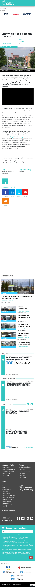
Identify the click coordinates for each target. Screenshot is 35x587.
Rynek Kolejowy (7, 468)
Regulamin (23, 477)
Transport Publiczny (8, 471)
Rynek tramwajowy (8, 497)
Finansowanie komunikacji (7, 502)
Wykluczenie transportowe (7, 489)
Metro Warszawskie (8, 499)
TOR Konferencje (25, 472)
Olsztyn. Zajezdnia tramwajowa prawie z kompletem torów (25, 344)
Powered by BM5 (18, 584)
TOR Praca (6, 475)
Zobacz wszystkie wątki (8, 510)
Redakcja (22, 473)
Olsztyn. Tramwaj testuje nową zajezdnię (23, 335)
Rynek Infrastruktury (9, 469)
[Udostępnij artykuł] (12, 193)
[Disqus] (18, 249)
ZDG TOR (22, 470)
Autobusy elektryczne (9, 495)
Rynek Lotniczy (7, 473)
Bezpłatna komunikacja (6, 485)
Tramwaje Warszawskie (6, 492)
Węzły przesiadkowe (9, 505)
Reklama (22, 475)
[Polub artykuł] (5, 193)
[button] (28, 407)
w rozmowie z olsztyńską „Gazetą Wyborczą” (16, 136)
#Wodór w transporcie (9, 507)
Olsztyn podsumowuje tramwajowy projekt (24, 309)
